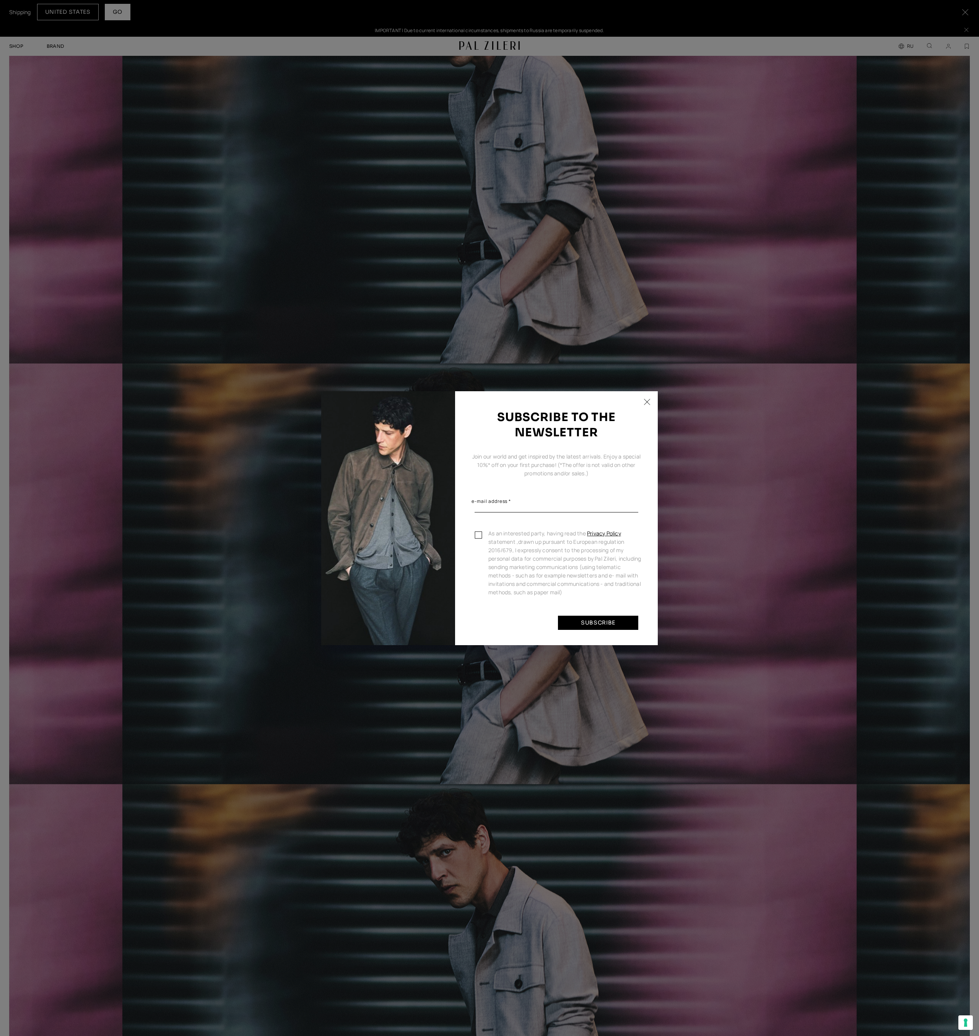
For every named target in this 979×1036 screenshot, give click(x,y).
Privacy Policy (604, 533)
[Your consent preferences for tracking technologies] (965, 1022)
